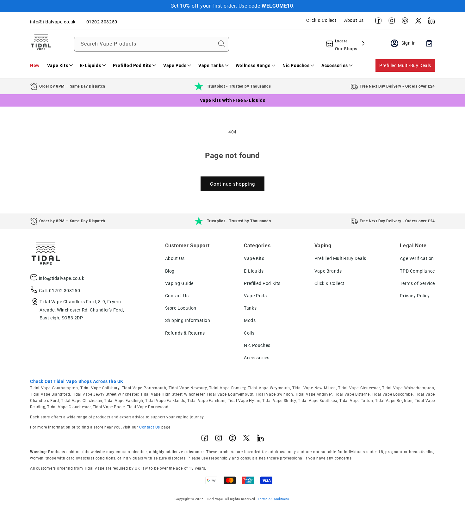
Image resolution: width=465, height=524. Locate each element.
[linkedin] (430, 22)
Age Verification (417, 258)
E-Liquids (254, 271)
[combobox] (151, 44)
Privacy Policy (415, 295)
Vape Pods (255, 295)
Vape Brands (328, 271)
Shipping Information (187, 320)
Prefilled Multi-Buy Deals (405, 65)
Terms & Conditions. (274, 499)
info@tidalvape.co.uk (61, 278)
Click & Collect (321, 20)
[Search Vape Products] (222, 44)
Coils (249, 333)
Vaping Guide (179, 283)
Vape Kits (254, 258)
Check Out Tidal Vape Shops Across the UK (76, 381)
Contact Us (177, 295)
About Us (354, 20)
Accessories (257, 357)
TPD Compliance (417, 271)
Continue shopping (232, 184)
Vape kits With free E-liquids (232, 100)
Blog (170, 271)
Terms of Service (417, 283)
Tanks (250, 308)
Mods (250, 320)
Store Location (180, 308)
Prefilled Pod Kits (262, 283)
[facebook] (377, 22)
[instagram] (390, 22)
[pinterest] (403, 22)
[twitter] (417, 22)
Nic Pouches (257, 345)
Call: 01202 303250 (59, 290)
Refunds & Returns (185, 333)
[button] (59, 65)
